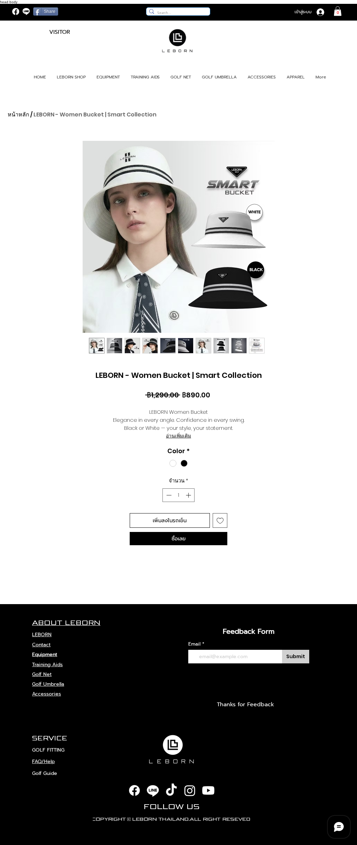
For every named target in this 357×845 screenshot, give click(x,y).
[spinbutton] (178, 495)
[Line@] (26, 11)
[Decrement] (168, 495)
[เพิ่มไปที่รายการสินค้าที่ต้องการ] (220, 520)
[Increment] (189, 495)
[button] (338, 11)
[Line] (153, 790)
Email (194, 644)
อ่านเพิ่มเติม (178, 435)
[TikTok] (171, 790)
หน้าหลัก (18, 115)
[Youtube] (208, 790)
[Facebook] (15, 11)
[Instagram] (190, 790)
